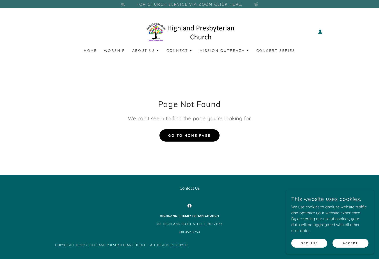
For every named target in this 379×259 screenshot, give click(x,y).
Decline (309, 243)
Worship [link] (114, 50)
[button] (320, 31)
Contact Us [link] (190, 188)
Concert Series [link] (275, 50)
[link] (189, 31)
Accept (350, 243)
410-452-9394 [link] (189, 232)
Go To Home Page (189, 135)
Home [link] (90, 50)
